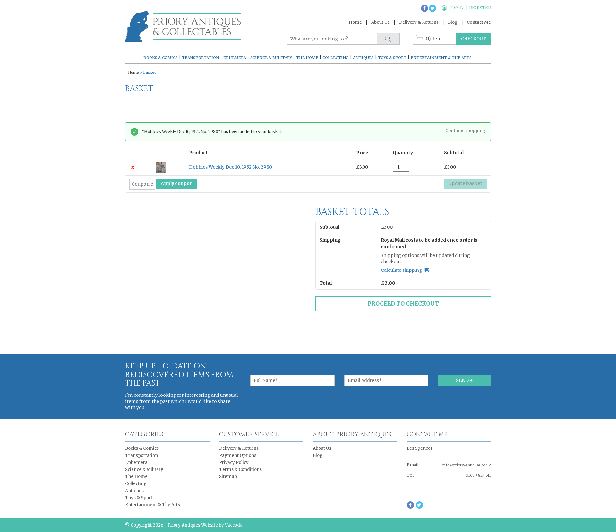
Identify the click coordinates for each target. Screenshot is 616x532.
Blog (453, 22)
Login (457, 8)
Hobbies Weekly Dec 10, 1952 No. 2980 (230, 167)
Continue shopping (465, 131)
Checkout (473, 38)
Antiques (363, 57)
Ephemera (234, 57)
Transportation (200, 57)
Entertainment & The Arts (441, 57)
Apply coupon (177, 183)
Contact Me (479, 22)
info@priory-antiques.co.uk (466, 465)
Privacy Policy (234, 462)
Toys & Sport (392, 57)
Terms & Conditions (240, 469)
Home (355, 22)
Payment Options (237, 455)
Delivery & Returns (419, 22)
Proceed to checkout (403, 303)
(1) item (433, 38)
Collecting (335, 57)
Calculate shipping (401, 270)
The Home (307, 57)
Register (480, 8)
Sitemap (228, 476)
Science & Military (271, 57)
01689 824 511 (478, 475)
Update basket (465, 183)
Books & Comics (160, 57)
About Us (380, 22)
